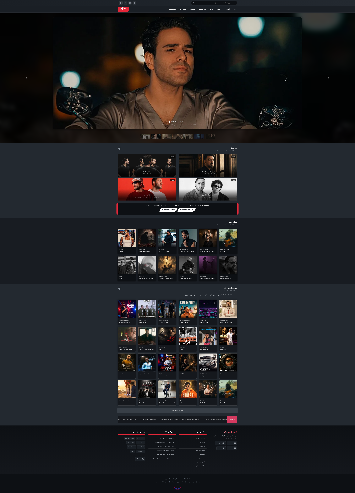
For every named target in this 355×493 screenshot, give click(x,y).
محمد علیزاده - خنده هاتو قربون (165, 454)
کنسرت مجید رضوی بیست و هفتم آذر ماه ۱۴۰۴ (156, 420)
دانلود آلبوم (140, 443)
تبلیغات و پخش (172, 9)
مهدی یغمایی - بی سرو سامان (165, 446)
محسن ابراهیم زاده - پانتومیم (165, 450)
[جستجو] (193, 2)
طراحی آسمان (156, 482)
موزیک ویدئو (131, 443)
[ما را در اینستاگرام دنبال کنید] (125, 3)
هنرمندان (192, 9)
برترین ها (202, 454)
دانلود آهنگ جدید (200, 439)
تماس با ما (183, 9)
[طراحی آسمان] (177, 488)
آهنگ (228, 9)
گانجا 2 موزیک (179, 482)
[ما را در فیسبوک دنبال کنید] (130, 3)
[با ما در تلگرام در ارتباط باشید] (134, 3)
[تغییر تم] (121, 3)
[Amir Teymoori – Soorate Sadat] (177, 71)
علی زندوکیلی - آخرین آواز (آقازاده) (164, 443)
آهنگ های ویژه (200, 450)
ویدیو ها (202, 446)
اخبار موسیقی (202, 9)
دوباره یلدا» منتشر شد (181, 420)
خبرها (232, 419)
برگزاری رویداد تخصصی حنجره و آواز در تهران (123, 420)
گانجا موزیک (140, 451)
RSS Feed (138, 459)
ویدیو (211, 9)
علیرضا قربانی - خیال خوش (166, 439)
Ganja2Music (131, 447)
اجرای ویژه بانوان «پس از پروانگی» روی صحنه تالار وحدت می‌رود (213, 420)
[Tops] (119, 148)
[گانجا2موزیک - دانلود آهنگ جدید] (123, 9)
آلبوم (218, 9)
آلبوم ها (202, 443)
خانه (234, 9)
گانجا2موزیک (140, 438)
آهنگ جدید (140, 447)
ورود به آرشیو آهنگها (177, 410)
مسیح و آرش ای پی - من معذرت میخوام (163, 458)
